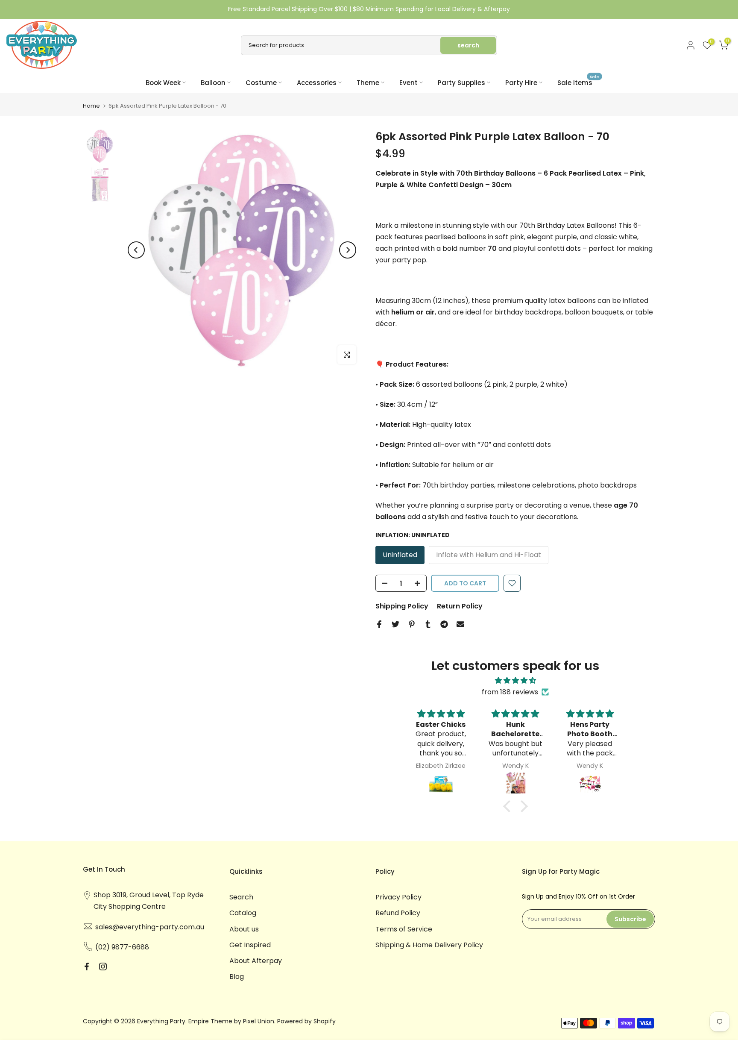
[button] (509, 806)
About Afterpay (255, 961)
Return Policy (460, 606)
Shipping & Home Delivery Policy (429, 945)
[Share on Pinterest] (412, 624)
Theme (368, 82)
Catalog (242, 913)
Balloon (213, 82)
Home (91, 106)
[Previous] (136, 250)
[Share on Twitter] (395, 624)
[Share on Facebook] (379, 624)
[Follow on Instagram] (103, 966)
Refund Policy (397, 913)
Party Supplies (461, 82)
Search (241, 897)
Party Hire (521, 82)
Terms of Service (403, 929)
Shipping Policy (401, 606)
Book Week (163, 82)
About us (244, 929)
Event (408, 82)
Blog (236, 976)
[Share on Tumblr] (428, 624)
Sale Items (578, 82)
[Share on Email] (460, 624)
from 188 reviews (510, 692)
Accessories (317, 82)
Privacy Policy (398, 897)
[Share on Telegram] (444, 624)
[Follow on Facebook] (87, 966)
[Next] (347, 250)
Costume (261, 82)
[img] (515, 680)
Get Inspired (250, 945)
